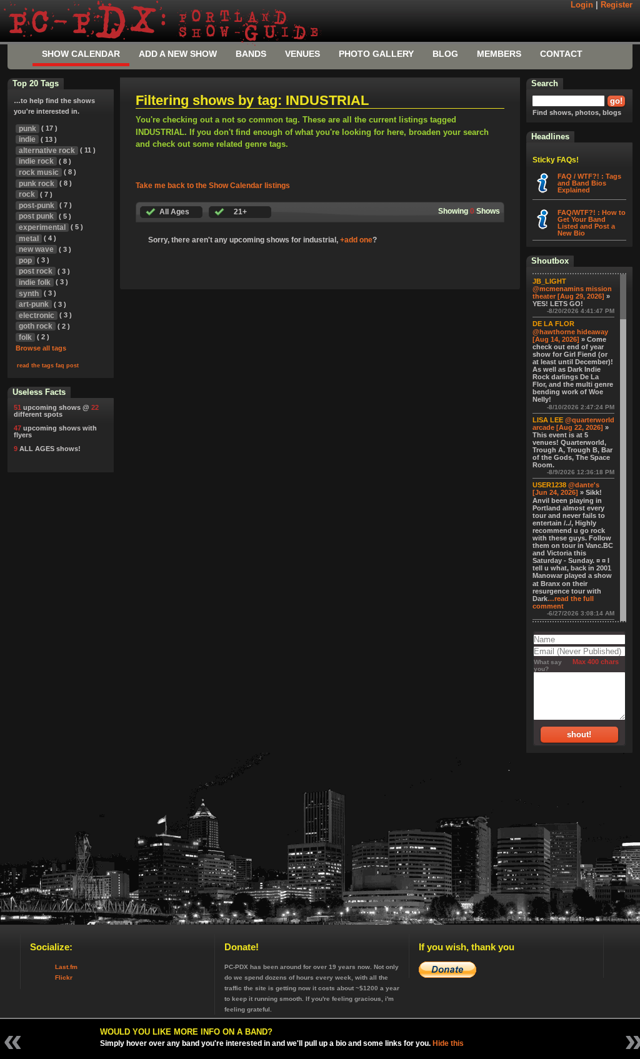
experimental (42, 227)
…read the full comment (563, 602)
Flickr (63, 977)
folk (25, 337)
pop (25, 260)
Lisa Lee (547, 420)
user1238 (549, 485)
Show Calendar (81, 54)
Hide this (448, 1043)
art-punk (34, 304)
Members (499, 54)
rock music (39, 172)
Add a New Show (178, 54)
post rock (35, 271)
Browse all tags (41, 348)
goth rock (35, 326)
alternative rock (47, 150)
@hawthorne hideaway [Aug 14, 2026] (570, 335)
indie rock (36, 161)
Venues (302, 54)
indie (27, 139)
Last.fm (66, 966)
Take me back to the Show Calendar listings (213, 185)
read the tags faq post (48, 365)
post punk (36, 216)
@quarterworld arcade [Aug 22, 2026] (573, 423)
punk (27, 128)
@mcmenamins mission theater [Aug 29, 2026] (572, 292)
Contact (561, 54)
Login (582, 5)
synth (29, 293)
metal (29, 238)
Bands (251, 54)
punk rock (36, 183)
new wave (36, 249)
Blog (445, 54)
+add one (356, 240)
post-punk (36, 205)
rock (27, 194)
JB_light (549, 281)
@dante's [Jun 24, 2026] (565, 488)
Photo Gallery (376, 54)
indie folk (35, 282)
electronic (36, 315)
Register (616, 5)
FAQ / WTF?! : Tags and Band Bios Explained (589, 183)
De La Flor (553, 323)
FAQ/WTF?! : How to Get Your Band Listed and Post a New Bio (592, 223)
